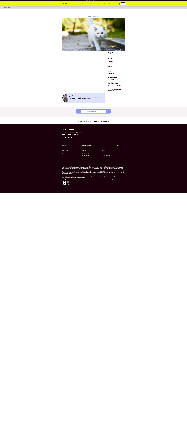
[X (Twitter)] (110, 53)
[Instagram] (68, 137)
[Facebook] (108, 53)
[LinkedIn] (65, 137)
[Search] (82, 111)
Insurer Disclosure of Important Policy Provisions (69, 164)
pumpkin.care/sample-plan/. (118, 165)
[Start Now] (185, 8)
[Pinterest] (112, 53)
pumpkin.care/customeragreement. (67, 173)
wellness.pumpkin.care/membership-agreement (78, 177)
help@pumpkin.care (79, 132)
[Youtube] (71, 137)
